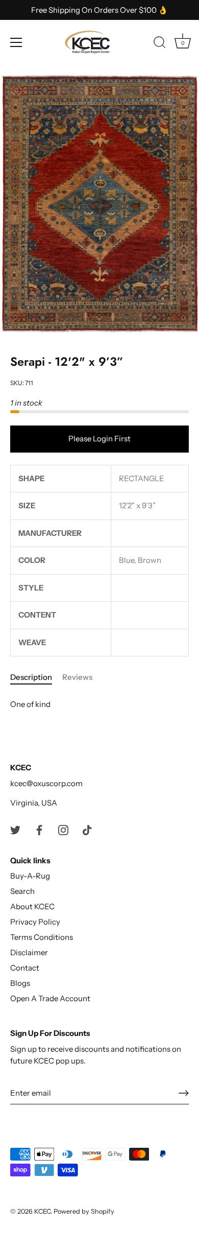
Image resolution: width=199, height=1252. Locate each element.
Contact (24, 968)
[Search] (159, 44)
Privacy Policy (35, 922)
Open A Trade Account (50, 998)
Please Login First (99, 438)
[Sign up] (184, 1093)
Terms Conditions (41, 937)
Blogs (20, 983)
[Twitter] (15, 829)
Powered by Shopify (84, 1211)
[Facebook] (39, 829)
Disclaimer (29, 952)
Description (31, 677)
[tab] (36, 677)
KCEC (42, 1211)
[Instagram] (63, 829)
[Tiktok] (87, 829)
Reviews (77, 677)
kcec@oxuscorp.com (46, 783)
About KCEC (32, 906)
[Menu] (16, 42)
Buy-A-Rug (30, 876)
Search (22, 891)
